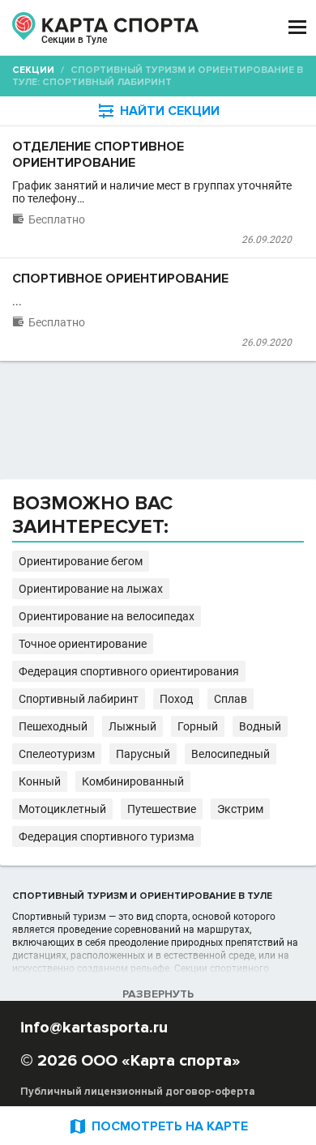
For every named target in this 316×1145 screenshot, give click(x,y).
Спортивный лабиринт (79, 698)
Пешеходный (53, 726)
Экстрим (240, 808)
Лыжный (132, 726)
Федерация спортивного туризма (106, 836)
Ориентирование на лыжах (91, 588)
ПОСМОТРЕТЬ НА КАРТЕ (158, 1126)
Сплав (230, 698)
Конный (40, 781)
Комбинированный (133, 781)
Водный (260, 726)
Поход (176, 698)
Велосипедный (230, 753)
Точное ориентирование (83, 643)
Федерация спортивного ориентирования (129, 671)
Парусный (143, 753)
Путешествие (161, 808)
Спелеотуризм (57, 753)
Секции (33, 70)
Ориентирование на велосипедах (106, 616)
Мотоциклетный (62, 808)
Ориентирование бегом (81, 561)
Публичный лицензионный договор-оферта (137, 1091)
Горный (197, 726)
